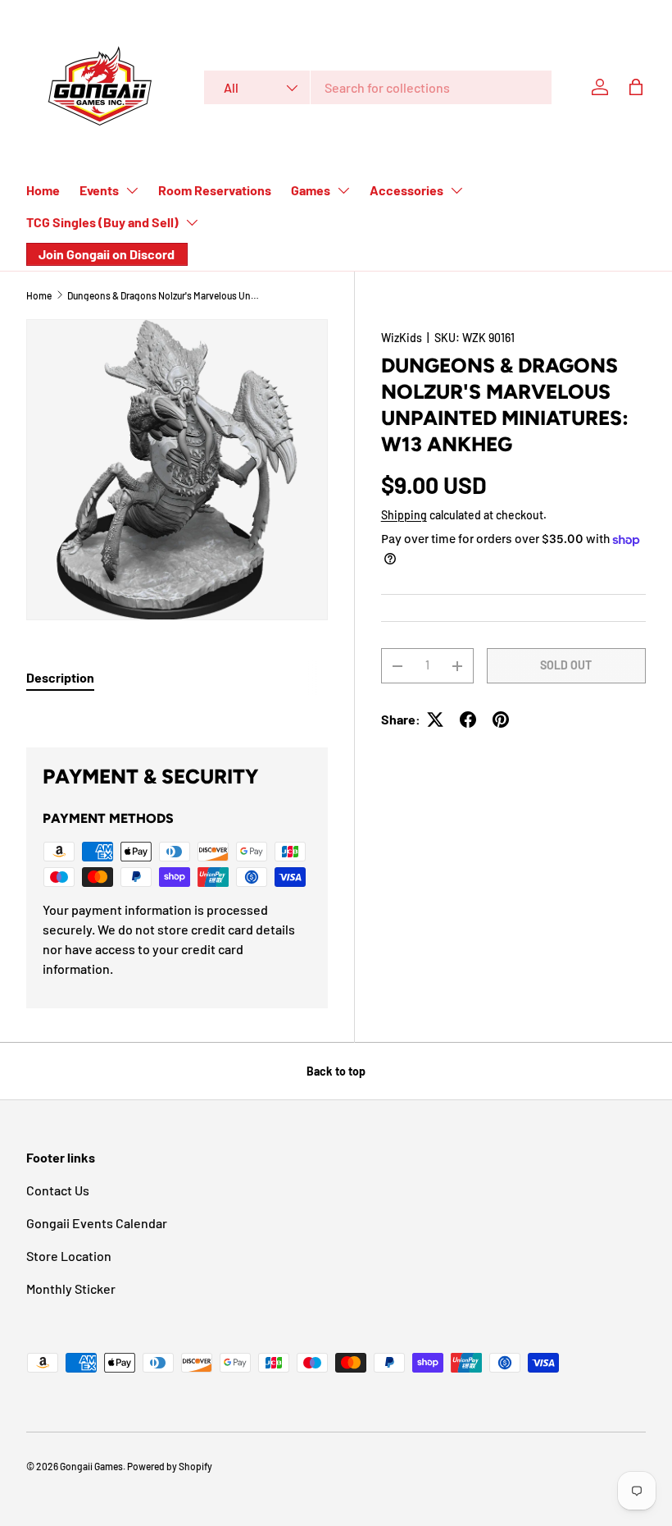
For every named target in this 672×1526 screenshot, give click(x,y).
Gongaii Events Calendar (96, 1223)
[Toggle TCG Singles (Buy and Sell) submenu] (192, 222)
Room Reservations (214, 190)
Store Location (68, 1255)
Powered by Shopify (169, 1466)
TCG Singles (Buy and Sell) (102, 222)
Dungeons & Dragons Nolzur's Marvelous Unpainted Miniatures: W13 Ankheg (165, 295)
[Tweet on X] (435, 719)
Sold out (566, 665)
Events (99, 190)
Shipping (404, 515)
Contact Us (57, 1190)
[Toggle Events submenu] (132, 190)
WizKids (401, 338)
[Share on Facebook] (468, 719)
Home (43, 190)
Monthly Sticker (71, 1288)
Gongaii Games (91, 1466)
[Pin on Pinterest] (500, 719)
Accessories (406, 190)
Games (310, 190)
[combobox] (378, 87)
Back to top (336, 1071)
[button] (636, 87)
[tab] (60, 677)
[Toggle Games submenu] (343, 190)
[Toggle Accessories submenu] (456, 190)
